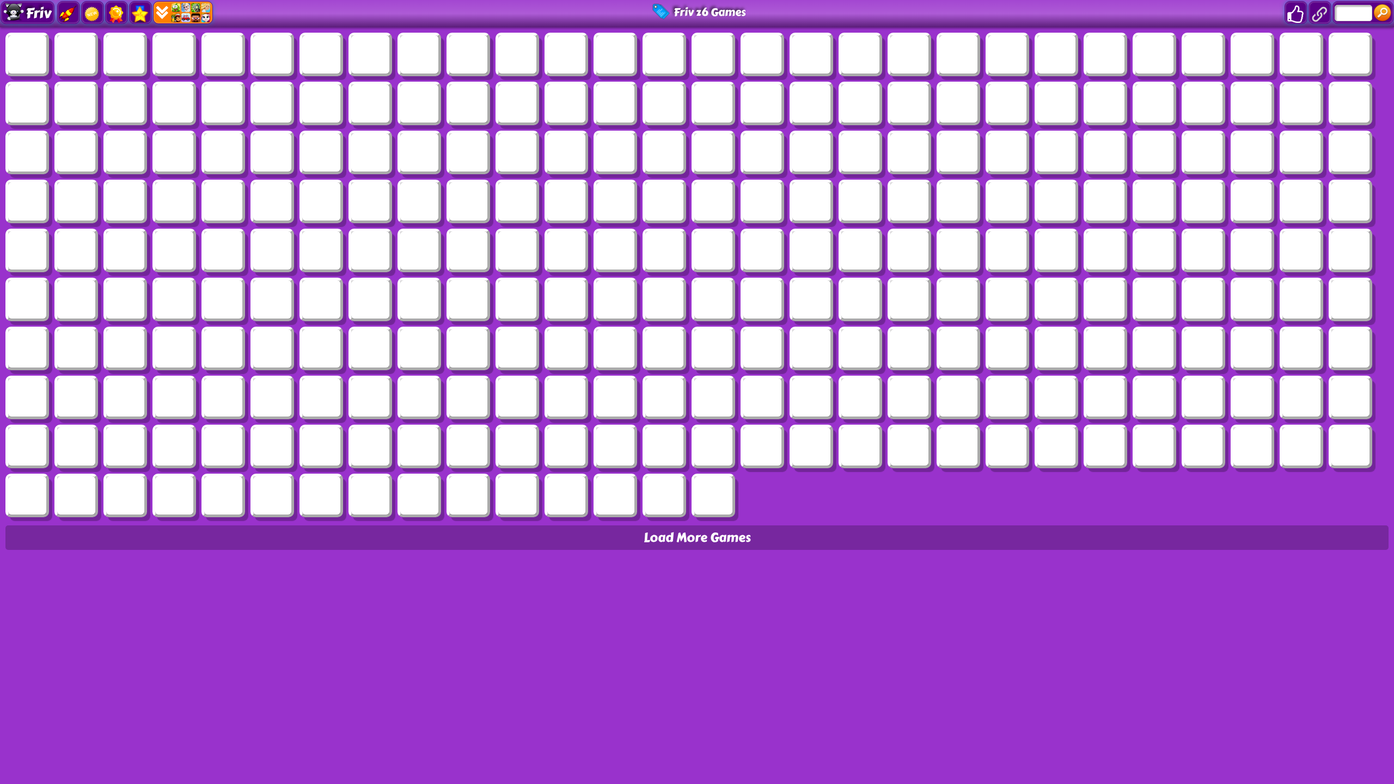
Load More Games (697, 537)
